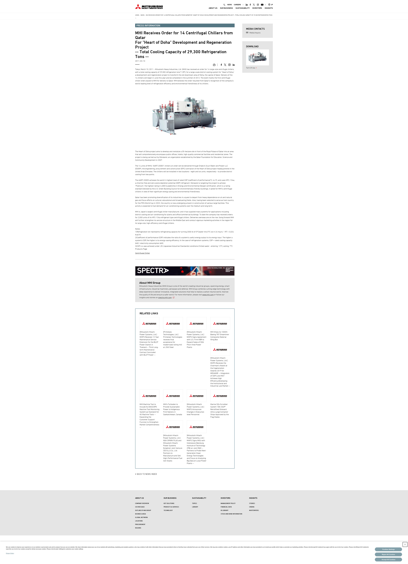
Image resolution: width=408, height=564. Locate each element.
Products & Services (171, 507)
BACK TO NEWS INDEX (147, 474)
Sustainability (243, 8)
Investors (257, 8)
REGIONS (138, 528)
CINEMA (251, 507)
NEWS (229, 5)
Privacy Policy (10, 553)
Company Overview (142, 503)
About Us (213, 8)
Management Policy (228, 503)
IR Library (224, 510)
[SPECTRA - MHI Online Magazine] (185, 269)
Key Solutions (169, 503)
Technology (168, 510)
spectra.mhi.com (165, 297)
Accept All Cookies (388, 559)
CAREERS (237, 5)
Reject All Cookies (388, 554)
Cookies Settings (388, 549)
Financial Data (226, 507)
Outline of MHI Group (143, 510)
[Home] (149, 6)
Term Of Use (250, 68)
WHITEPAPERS (254, 510)
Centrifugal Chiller (142, 253)
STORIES (252, 503)
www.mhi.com (208, 294)
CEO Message (140, 507)
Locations (139, 521)
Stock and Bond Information (231, 514)
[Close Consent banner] (405, 544)
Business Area (140, 514)
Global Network (141, 517)
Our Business (226, 8)
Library (195, 507)
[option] (151, 336)
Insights (269, 8)
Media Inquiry (254, 33)
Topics (194, 503)
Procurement (140, 524)
